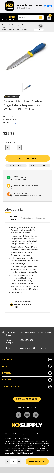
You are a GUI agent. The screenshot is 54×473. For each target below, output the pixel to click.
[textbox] (13, 147)
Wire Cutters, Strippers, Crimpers (14, 29)
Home (4, 25)
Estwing (13, 123)
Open (48, 6)
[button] (40, 17)
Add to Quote (39, 165)
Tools (14, 25)
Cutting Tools (16, 27)
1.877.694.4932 (26, 332)
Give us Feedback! (27, 399)
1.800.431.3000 (26, 340)
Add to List (16, 165)
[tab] (12, 218)
